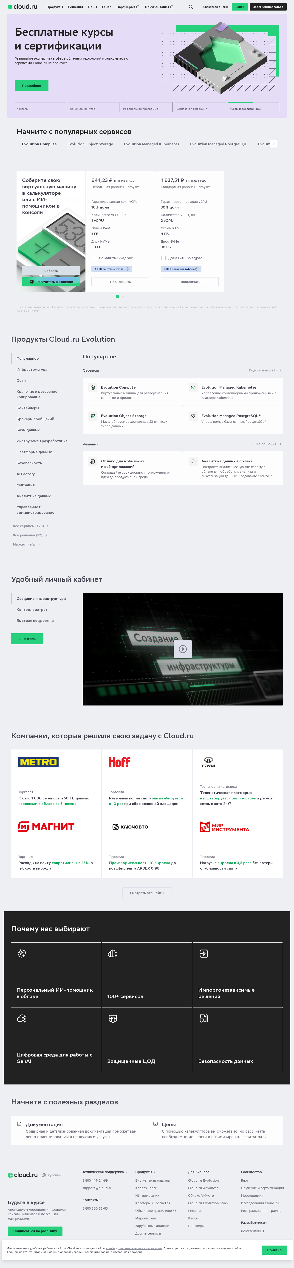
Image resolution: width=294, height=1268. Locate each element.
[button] (191, 7)
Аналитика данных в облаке (226, 461)
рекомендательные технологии (140, 1248)
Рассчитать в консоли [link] (55, 282)
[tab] (40, 107)
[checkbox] (94, 258)
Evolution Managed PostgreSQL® (231, 415)
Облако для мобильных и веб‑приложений (122, 464)
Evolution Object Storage (124, 415)
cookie (110, 1248)
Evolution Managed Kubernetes (229, 387)
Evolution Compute (118, 387)
